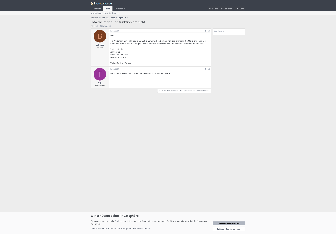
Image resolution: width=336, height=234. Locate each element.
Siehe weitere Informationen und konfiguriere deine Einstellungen (120, 228)
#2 (209, 69)
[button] (125, 8)
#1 (209, 31)
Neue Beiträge (96, 13)
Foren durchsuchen (111, 13)
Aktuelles (118, 8)
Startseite (97, 8)
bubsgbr (95, 26)
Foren (108, 8)
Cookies (118, 221)
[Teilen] (205, 31)
